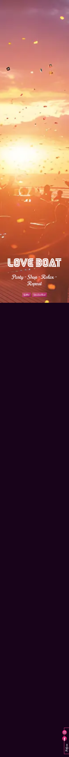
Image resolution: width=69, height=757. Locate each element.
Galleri (26, 294)
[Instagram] (64, 732)
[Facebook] (64, 738)
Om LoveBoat (39, 294)
